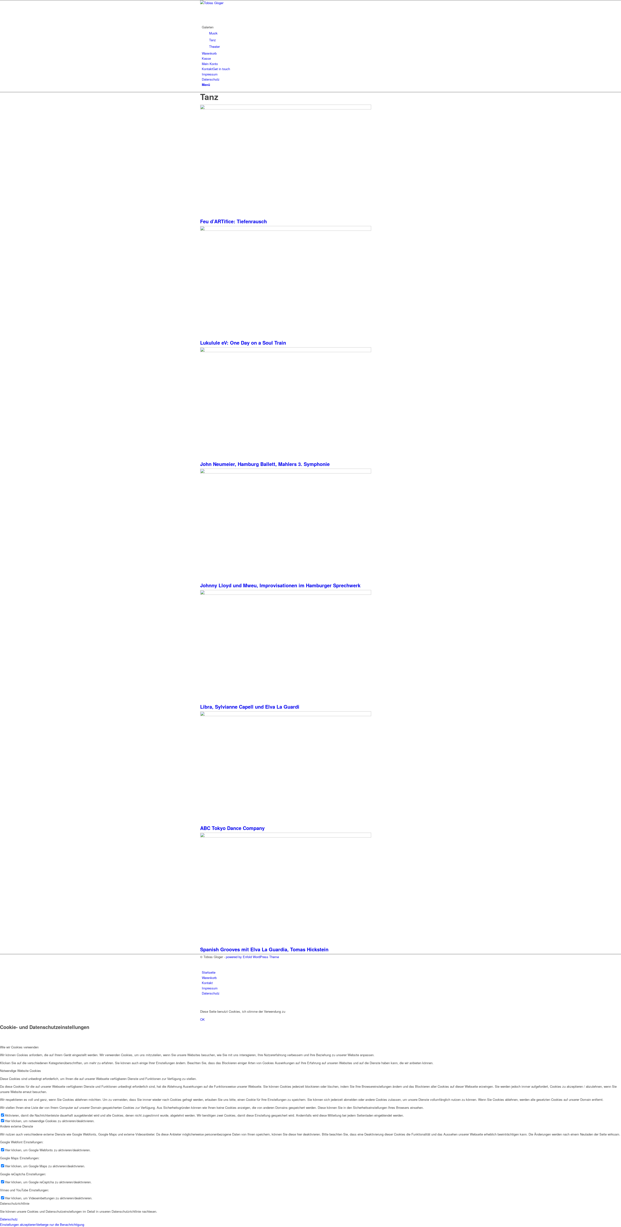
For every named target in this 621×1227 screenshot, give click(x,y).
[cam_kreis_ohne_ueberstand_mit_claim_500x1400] (236, 2)
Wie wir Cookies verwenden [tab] (19, 1047)
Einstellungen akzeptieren (18, 1224)
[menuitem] (311, 37)
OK (202, 1019)
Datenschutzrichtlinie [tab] (14, 1203)
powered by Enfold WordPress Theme (252, 956)
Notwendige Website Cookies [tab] (20, 1070)
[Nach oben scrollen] (1, 1003)
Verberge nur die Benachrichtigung (60, 1224)
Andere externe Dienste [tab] (16, 1126)
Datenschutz (9, 1219)
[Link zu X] (203, 962)
